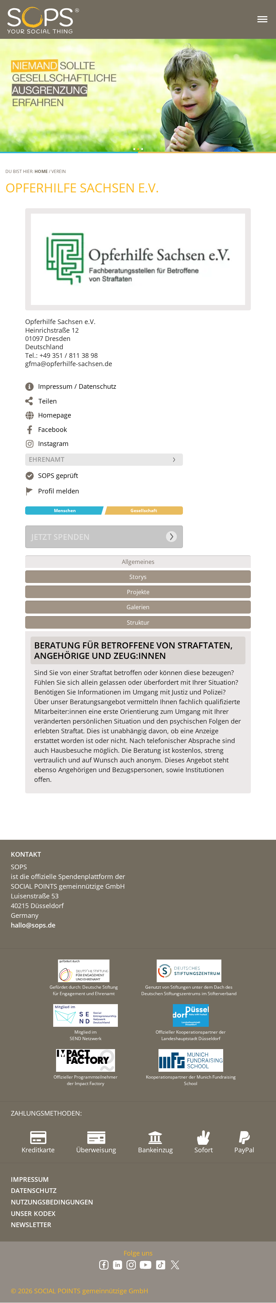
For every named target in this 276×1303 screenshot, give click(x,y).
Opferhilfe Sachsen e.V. (82, 187)
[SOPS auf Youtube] (145, 1264)
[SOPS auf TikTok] (160, 1264)
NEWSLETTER (31, 1224)
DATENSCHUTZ (33, 1190)
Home (41, 171)
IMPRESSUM (30, 1179)
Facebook (52, 429)
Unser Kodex (33, 1213)
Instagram (53, 443)
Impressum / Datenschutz (77, 386)
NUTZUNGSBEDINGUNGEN (52, 1202)
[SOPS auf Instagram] (131, 1264)
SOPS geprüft (58, 475)
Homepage (54, 415)
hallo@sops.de (33, 925)
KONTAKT (26, 854)
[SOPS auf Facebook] (104, 1264)
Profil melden (58, 491)
